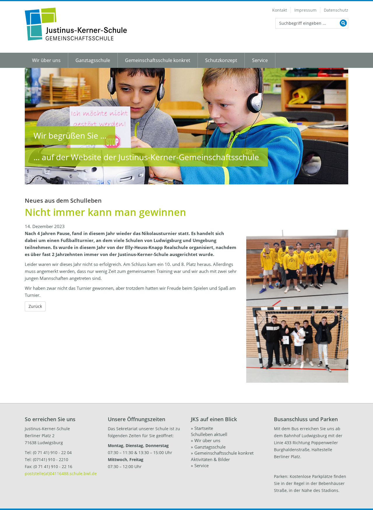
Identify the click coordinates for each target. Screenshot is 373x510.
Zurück (35, 306)
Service (260, 60)
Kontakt (279, 10)
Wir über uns (46, 60)
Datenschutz (336, 10)
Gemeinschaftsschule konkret (157, 60)
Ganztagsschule (92, 60)
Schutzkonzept (221, 60)
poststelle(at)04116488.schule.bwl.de (61, 473)
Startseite (203, 428)
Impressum (305, 10)
